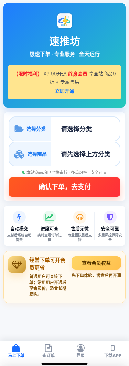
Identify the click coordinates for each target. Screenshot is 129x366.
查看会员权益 (96, 263)
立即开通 (64, 91)
